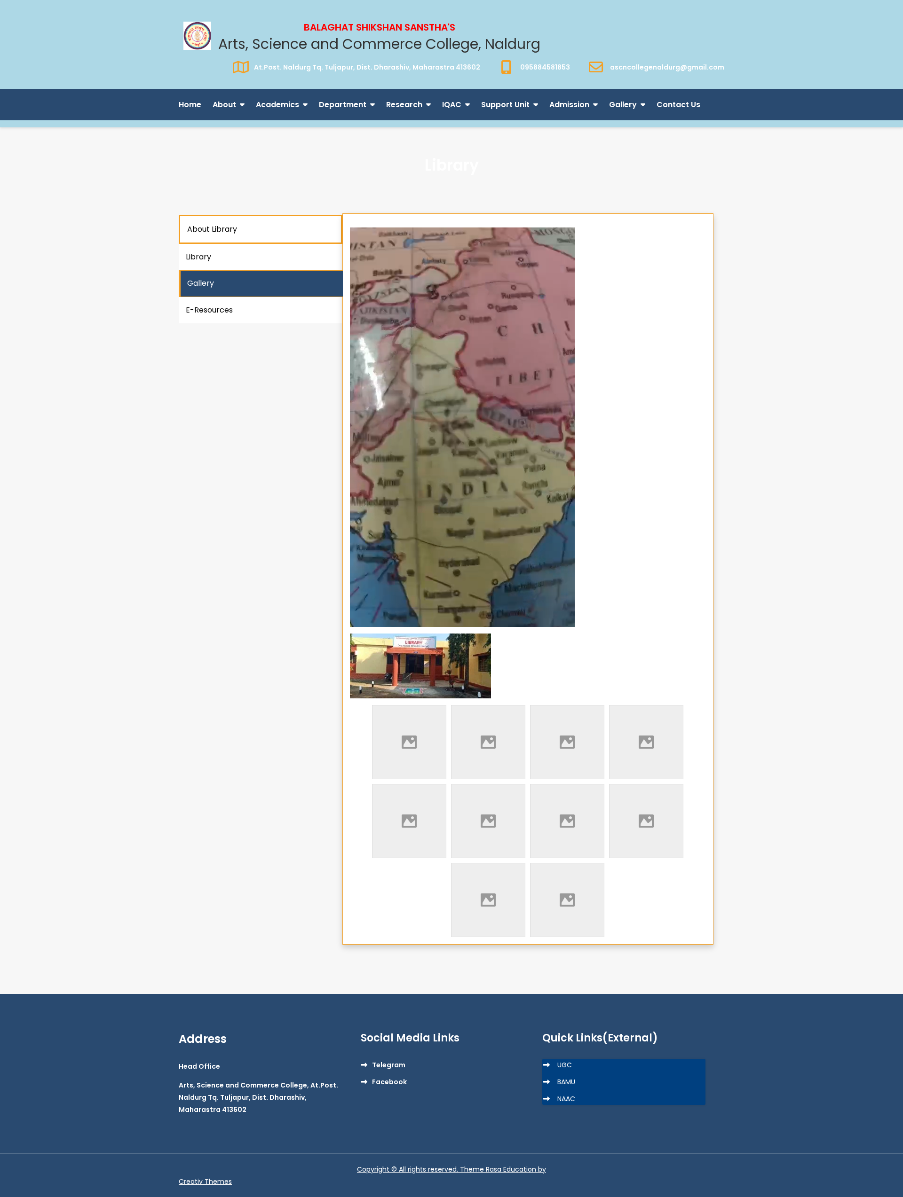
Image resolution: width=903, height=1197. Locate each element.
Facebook (389, 1082)
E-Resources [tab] (209, 310)
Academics (277, 104)
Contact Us (678, 104)
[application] (462, 427)
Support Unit (505, 104)
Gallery (623, 104)
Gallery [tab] (200, 283)
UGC (564, 1065)
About (224, 104)
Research (404, 104)
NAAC (566, 1098)
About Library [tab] (212, 229)
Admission (569, 104)
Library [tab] (198, 256)
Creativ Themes (205, 1181)
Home (190, 104)
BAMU (566, 1082)
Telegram (388, 1065)
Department (342, 104)
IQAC (451, 104)
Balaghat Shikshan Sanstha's (379, 27)
